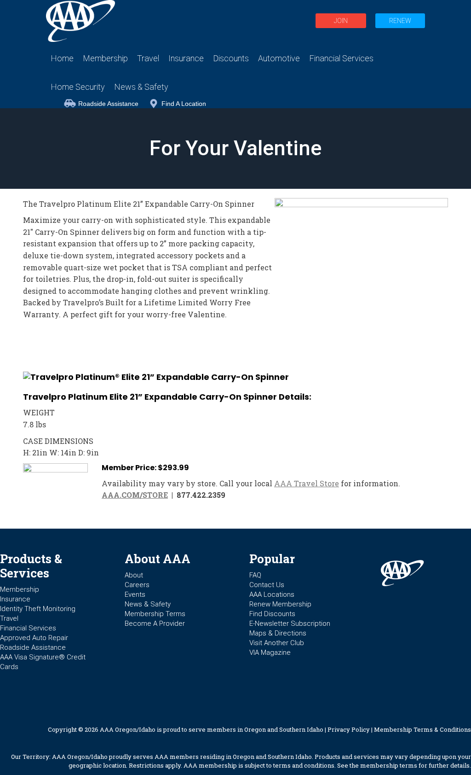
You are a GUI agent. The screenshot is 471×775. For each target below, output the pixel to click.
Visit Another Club (276, 643)
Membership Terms (155, 614)
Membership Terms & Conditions (422, 729)
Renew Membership (280, 604)
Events (135, 594)
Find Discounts (272, 614)
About (134, 575)
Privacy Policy (348, 729)
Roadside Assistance (108, 103)
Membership (19, 589)
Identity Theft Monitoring (37, 609)
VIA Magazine (270, 652)
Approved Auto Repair (34, 638)
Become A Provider (155, 623)
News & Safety (148, 604)
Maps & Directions (277, 633)
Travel (9, 618)
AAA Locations (271, 594)
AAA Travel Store (306, 483)
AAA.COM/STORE (135, 495)
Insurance (15, 599)
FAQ (255, 575)
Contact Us (266, 585)
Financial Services (28, 628)
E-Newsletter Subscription (289, 623)
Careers (137, 585)
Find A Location (183, 103)
